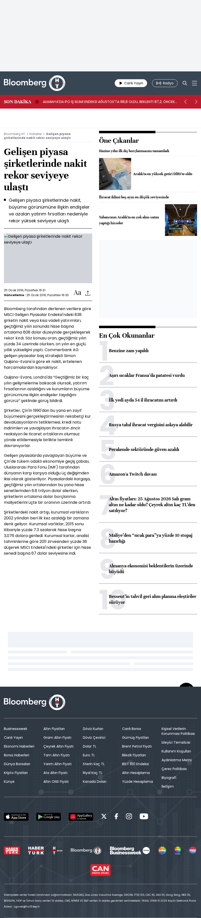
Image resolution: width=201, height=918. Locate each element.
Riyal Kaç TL (92, 772)
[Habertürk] (12, 850)
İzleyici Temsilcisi (176, 742)
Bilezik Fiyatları (134, 755)
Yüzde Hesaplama (137, 781)
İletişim (168, 786)
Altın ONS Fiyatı (56, 781)
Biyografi (169, 777)
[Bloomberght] (34, 83)
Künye (9, 781)
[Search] (185, 83)
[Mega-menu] (194, 83)
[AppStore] (16, 816)
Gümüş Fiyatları (135, 737)
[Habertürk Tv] (36, 850)
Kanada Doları (94, 781)
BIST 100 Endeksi (135, 763)
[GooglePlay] (48, 816)
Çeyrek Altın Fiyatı (58, 746)
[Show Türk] (178, 850)
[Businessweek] (130, 850)
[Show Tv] (162, 850)
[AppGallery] (81, 816)
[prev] (185, 101)
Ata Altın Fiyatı (55, 772)
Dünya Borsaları (17, 763)
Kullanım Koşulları (176, 751)
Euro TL (89, 755)
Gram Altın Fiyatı (57, 737)
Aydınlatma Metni (177, 760)
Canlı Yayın (13, 737)
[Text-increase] (77, 293)
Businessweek (15, 728)
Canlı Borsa (131, 728)
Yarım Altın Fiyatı (57, 763)
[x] (104, 817)
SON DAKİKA (17, 101)
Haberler (35, 134)
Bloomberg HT (14, 134)
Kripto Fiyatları (16, 772)
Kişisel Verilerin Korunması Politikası (178, 731)
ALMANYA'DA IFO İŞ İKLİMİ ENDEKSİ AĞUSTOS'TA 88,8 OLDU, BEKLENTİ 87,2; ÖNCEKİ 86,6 (109, 101)
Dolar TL (89, 746)
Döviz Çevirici (94, 737)
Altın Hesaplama (136, 772)
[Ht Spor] (57, 850)
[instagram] (129, 817)
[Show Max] (193, 850)
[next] (196, 101)
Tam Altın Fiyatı (56, 755)
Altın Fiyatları (54, 728)
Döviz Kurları (93, 728)
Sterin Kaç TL (94, 763)
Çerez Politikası (174, 768)
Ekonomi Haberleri (19, 746)
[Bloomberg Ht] (86, 850)
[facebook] (116, 817)
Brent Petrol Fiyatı (137, 746)
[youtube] (144, 817)
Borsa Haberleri (16, 755)
